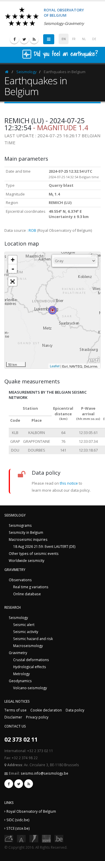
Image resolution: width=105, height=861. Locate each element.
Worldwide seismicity (26, 560)
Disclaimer (13, 717)
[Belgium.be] (59, 838)
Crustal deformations (31, 659)
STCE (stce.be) (18, 828)
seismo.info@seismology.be (44, 773)
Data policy (75, 710)
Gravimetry (18, 652)
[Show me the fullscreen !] (12, 281)
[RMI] (33, 838)
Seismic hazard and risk (33, 638)
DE (94, 39)
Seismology (26, 71)
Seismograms (20, 525)
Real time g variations (30, 586)
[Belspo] (46, 838)
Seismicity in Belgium (26, 532)
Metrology (21, 673)
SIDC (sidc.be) (17, 819)
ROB (32, 230)
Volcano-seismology (30, 687)
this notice (69, 483)
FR (74, 39)
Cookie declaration (46, 710)
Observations (20, 579)
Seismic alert (23, 624)
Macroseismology (28, 645)
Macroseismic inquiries (28, 539)
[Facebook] (14, 39)
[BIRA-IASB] (21, 838)
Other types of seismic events (34, 553)
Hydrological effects (29, 666)
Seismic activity (25, 631)
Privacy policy (37, 717)
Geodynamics (20, 680)
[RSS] (34, 39)
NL (84, 39)
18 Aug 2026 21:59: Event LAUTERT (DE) (44, 546)
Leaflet (55, 365)
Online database (27, 593)
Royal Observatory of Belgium (31, 811)
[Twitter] (24, 39)
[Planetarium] (8, 838)
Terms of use (15, 710)
